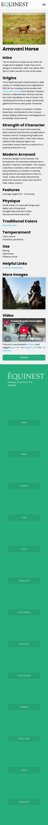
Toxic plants (24, 612)
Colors (24, 549)
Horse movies (24, 675)
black (5, 225)
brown (13, 225)
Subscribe (24, 801)
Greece (31, 344)
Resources (24, 580)
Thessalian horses (11, 91)
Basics (24, 454)
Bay (12, 347)
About (24, 770)
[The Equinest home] (26, 379)
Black (17, 347)
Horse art (24, 643)
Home (24, 422)
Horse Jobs (24, 738)
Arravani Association (13, 267)
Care (24, 517)
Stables (24, 707)
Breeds (24, 357)
